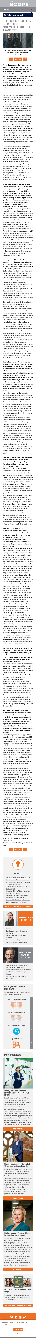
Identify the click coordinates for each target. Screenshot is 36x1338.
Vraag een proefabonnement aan (18, 1305)
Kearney (26, 965)
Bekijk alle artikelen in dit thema (18, 906)
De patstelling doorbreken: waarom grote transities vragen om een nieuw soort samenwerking (18, 882)
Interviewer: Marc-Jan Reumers (25, 955)
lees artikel (18, 1129)
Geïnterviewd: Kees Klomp (26, 918)
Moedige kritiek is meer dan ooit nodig (18, 878)
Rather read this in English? (16, 15)
